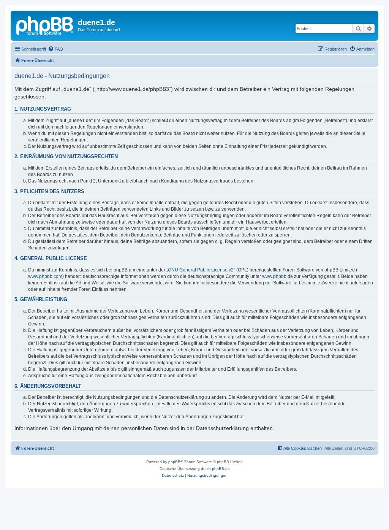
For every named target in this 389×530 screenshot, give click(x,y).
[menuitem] (55, 49)
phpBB (174, 462)
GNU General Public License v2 (201, 270)
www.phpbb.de (277, 276)
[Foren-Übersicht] (45, 25)
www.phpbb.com (45, 276)
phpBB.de (221, 469)
